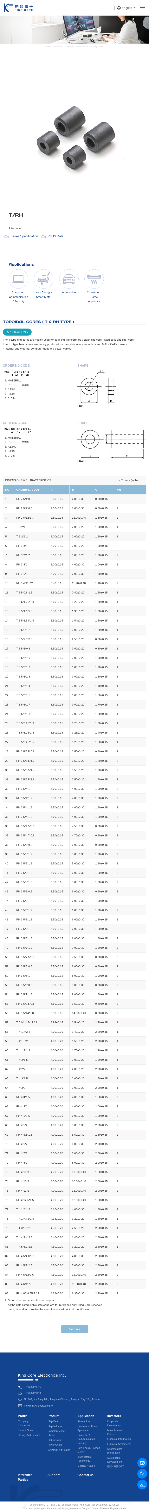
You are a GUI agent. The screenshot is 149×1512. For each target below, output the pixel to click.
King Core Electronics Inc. (42, 1375)
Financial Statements (119, 1444)
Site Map (55, 1504)
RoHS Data (55, 236)
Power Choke (55, 1444)
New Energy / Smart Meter (88, 1449)
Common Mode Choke (56, 1433)
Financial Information (119, 1438)
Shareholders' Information (114, 1450)
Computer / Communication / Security (80, 47)
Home (48, 47)
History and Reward (29, 1435)
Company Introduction (24, 1423)
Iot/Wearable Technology (84, 1458)
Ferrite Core (54, 1439)
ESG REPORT (115, 1466)
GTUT (46, 1504)
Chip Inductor (55, 1426)
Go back (74, 1329)
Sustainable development (114, 1459)
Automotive (83, 1421)
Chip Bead (53, 1421)
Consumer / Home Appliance (87, 1428)
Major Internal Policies (115, 1432)
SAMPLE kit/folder (59, 1449)
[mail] (142, 1463)
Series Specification (24, 236)
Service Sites (25, 1430)
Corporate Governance (114, 1423)
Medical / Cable (86, 1465)
